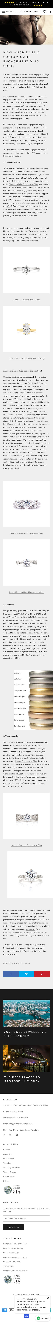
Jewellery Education (11, 1167)
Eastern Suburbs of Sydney (14, 1244)
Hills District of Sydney (13, 1248)
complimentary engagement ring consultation (22, 932)
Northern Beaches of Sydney (15, 1257)
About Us (7, 1154)
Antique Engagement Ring (26, 761)
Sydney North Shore (12, 1262)
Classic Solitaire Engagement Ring (23, 184)
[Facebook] (4, 1134)
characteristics (24, 203)
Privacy (6, 1181)
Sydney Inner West (11, 1253)
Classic (10, 414)
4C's (8, 206)
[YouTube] (17, 1134)
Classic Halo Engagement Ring (24, 190)
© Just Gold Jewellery (26, 1295)
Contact (6, 1149)
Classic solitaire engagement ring (26, 299)
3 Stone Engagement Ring (24, 414)
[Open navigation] (3, 11)
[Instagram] (10, 1134)
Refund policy (9, 1176)
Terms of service (10, 1172)
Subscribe (13, 1227)
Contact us (30, 929)
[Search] (40, 11)
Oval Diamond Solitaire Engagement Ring (26, 358)
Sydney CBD (8, 1266)
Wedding (7, 1163)
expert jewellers (13, 237)
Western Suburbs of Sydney (15, 1271)
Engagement (8, 1158)
